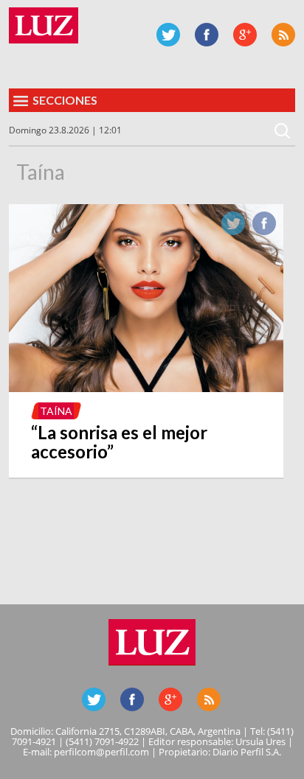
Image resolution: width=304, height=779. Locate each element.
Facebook (206, 34)
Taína (56, 411)
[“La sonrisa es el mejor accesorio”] (146, 388)
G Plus (245, 34)
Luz (43, 25)
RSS (283, 34)
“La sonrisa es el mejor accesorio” (119, 442)
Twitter (168, 34)
